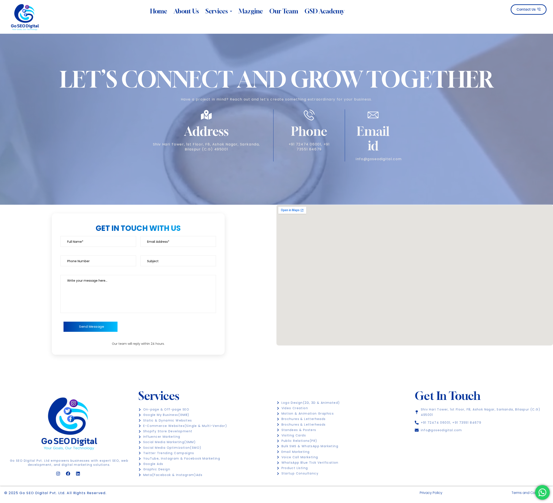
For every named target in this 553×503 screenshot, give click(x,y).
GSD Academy (324, 11)
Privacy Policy (431, 492)
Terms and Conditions (530, 492)
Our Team (283, 11)
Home (158, 11)
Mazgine (250, 11)
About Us (186, 11)
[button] (218, 11)
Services (216, 11)
